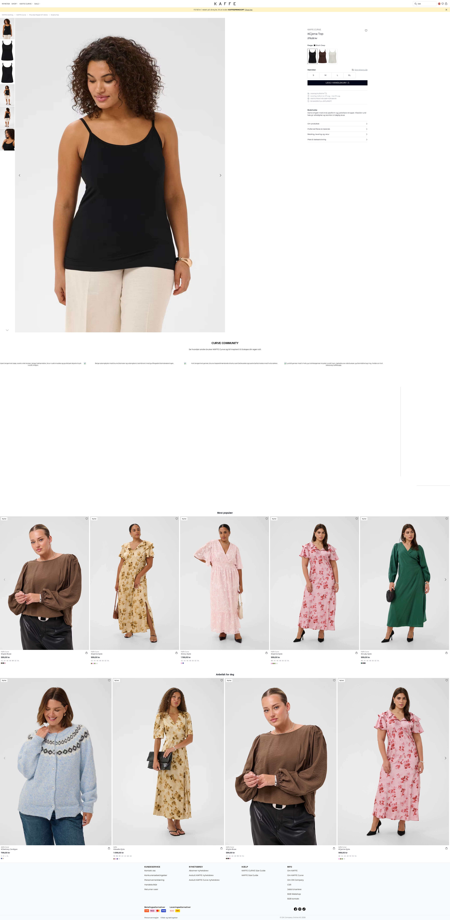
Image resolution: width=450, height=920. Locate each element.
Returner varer (151, 889)
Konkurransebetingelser (155, 875)
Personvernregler (151, 918)
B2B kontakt (293, 899)
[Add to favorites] (366, 30)
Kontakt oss (150, 871)
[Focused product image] (120, 175)
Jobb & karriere (294, 889)
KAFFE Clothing (7, 15)
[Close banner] (446, 9)
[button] (338, 123)
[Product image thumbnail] (7, 28)
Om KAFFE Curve (295, 875)
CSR (289, 885)
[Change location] (439, 4)
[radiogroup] (338, 75)
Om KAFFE (292, 871)
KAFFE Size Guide (250, 875)
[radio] (313, 75)
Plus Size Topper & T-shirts (38, 15)
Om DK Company (295, 880)
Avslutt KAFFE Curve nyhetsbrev (204, 880)
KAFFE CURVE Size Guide (253, 871)
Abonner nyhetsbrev (198, 871)
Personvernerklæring (154, 880)
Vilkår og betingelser (169, 918)
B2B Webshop (294, 894)
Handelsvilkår (150, 885)
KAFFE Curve (21, 15)
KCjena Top (55, 15)
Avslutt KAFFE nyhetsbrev (201, 875)
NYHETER (6, 4)
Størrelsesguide (361, 70)
